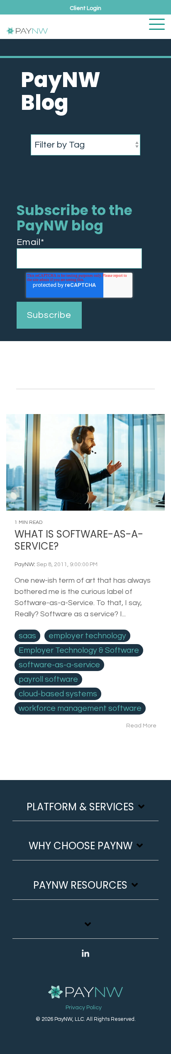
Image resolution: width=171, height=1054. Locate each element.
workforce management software (80, 708)
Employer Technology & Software (79, 650)
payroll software (48, 679)
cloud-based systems (58, 694)
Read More (141, 726)
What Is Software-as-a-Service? (79, 540)
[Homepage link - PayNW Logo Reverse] (85, 993)
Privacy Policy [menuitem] (84, 1007)
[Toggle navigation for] (85, 928)
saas (27, 636)
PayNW (24, 564)
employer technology (87, 636)
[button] (157, 24)
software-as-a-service (59, 665)
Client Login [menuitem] (85, 8)
